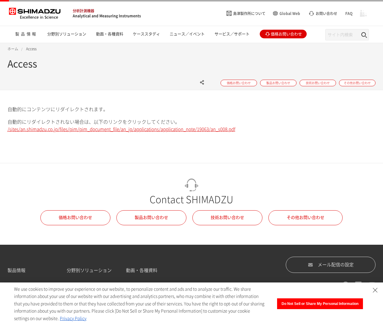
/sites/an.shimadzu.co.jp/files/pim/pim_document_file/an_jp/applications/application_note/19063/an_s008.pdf (121, 129)
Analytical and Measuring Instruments (107, 16)
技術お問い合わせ (227, 217)
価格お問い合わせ (75, 217)
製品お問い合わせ (151, 217)
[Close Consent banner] (375, 290)
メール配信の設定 (336, 264)
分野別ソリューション (89, 270)
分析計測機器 (83, 11)
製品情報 (16, 270)
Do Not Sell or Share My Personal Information (320, 304)
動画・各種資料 (141, 270)
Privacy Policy (73, 318)
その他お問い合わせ (305, 217)
